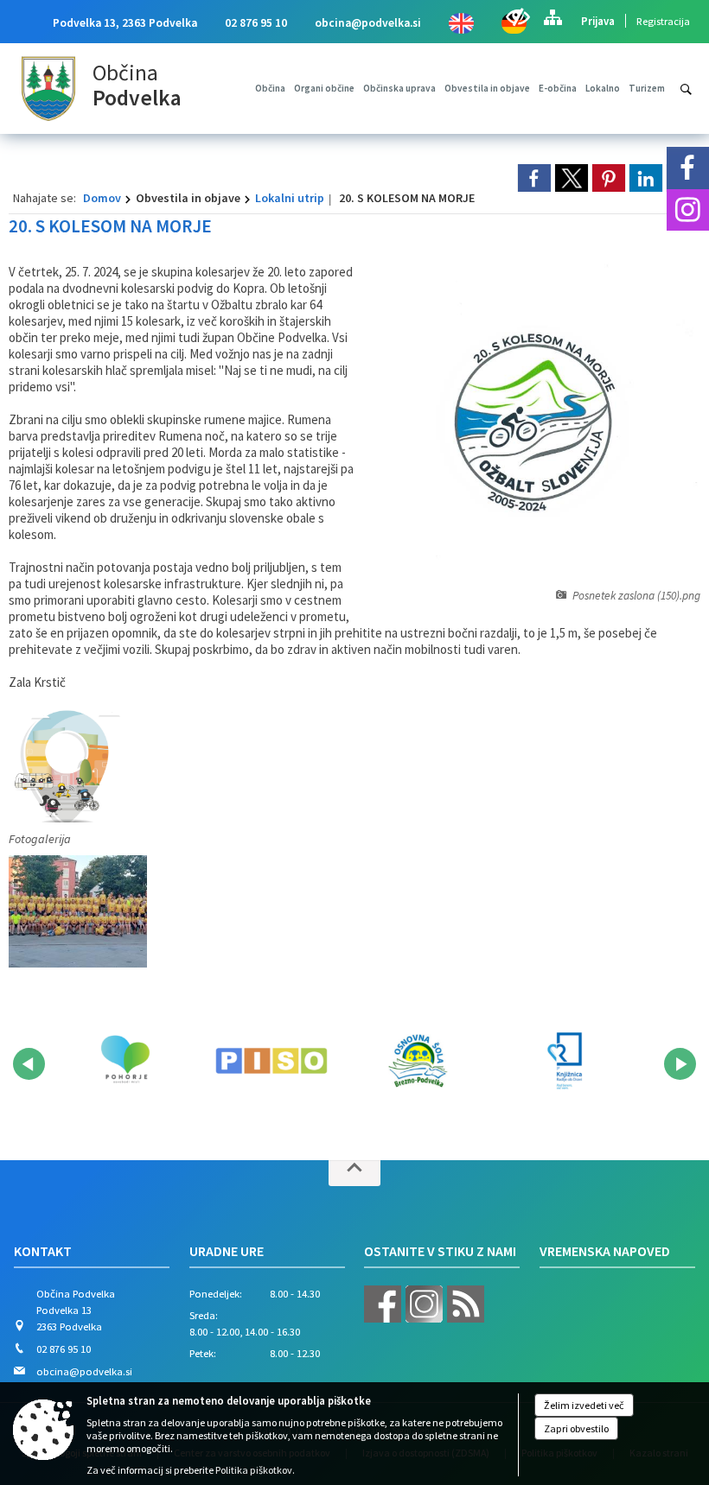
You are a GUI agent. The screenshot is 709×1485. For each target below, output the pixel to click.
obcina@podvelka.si (368, 23)
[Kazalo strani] (552, 17)
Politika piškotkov (253, 1469)
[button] (29, 1064)
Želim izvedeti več (584, 1405)
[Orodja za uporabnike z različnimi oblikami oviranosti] (517, 17)
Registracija (663, 21)
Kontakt (43, 1251)
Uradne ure (226, 1251)
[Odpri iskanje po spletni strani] (686, 89)
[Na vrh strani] (354, 1173)
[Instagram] (688, 210)
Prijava (598, 21)
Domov (102, 198)
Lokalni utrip (289, 198)
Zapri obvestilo (576, 1428)
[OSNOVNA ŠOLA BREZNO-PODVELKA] (418, 1061)
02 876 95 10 (256, 23)
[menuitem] (270, 88)
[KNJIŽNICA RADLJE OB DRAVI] (564, 1061)
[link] (534, 178)
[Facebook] (688, 168)
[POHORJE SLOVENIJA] (125, 1061)
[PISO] (271, 1061)
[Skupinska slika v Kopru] (78, 911)
